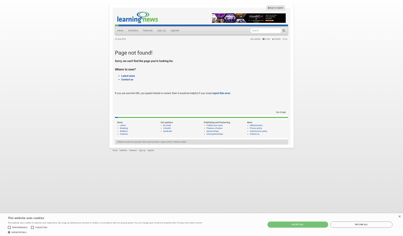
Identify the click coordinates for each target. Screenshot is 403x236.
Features (124, 134)
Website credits (179, 142)
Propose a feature (214, 128)
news (120, 30)
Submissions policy (258, 131)
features (148, 30)
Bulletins (124, 131)
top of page (281, 112)
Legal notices (166, 142)
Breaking (124, 128)
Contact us (127, 79)
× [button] (399, 216)
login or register (276, 8)
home (115, 150)
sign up (161, 30)
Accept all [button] (298, 224)
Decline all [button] (361, 224)
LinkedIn (277, 39)
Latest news (128, 75)
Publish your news (215, 125)
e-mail (267, 39)
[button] (105, 232)
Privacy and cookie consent (189, 222)
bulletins (133, 30)
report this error (221, 93)
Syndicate (167, 131)
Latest (123, 125)
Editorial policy (256, 125)
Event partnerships (215, 134)
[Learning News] (137, 17)
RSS (285, 39)
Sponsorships (213, 131)
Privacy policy (256, 128)
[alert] (201, 224)
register (175, 30)
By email (167, 125)
